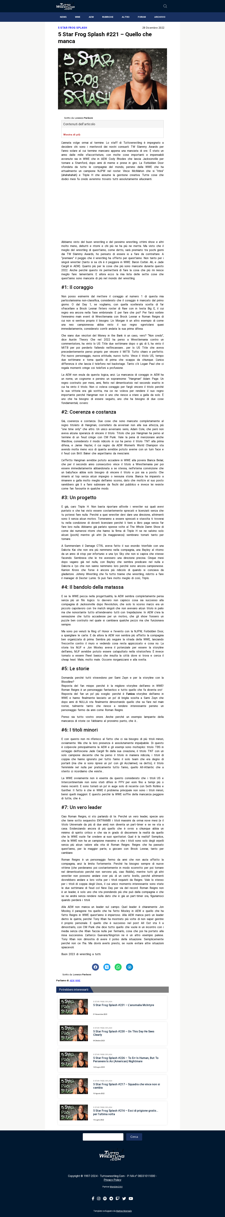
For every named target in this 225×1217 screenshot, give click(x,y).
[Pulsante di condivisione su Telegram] (129, 967)
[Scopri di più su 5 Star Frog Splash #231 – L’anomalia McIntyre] (74, 1007)
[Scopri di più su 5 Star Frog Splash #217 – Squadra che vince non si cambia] (74, 1086)
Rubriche (107, 17)
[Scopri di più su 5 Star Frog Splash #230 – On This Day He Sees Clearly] (74, 1033)
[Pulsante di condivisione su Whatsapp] (118, 967)
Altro (125, 17)
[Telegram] (111, 1199)
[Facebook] (93, 1199)
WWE (77, 17)
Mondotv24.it (116, 1187)
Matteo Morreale (124, 1211)
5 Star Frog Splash (72, 27)
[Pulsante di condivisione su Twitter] (106, 967)
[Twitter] (124, 1199)
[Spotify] (105, 1199)
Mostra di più (72, 134)
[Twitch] (118, 1199)
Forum (142, 17)
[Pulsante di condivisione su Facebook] (95, 967)
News (63, 17)
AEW (91, 17)
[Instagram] (98, 1199)
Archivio (159, 17)
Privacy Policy (112, 1180)
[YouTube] (131, 1199)
